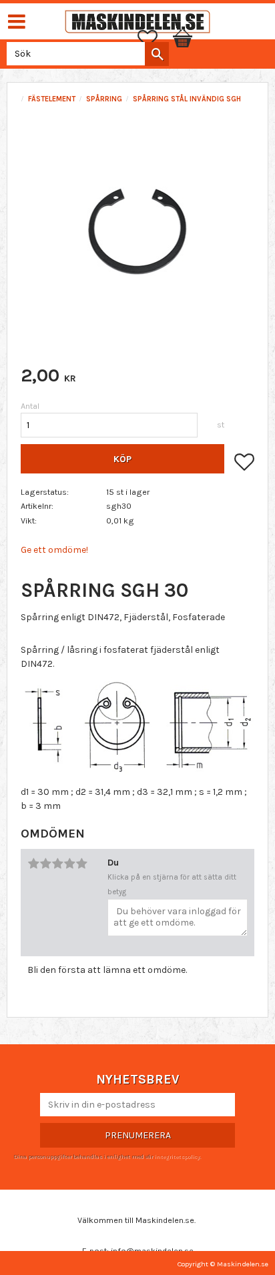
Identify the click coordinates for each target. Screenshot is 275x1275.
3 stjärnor (57, 864)
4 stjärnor (69, 864)
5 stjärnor (81, 864)
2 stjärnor (45, 864)
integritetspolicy (177, 1156)
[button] (154, 39)
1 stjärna (33, 864)
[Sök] (157, 54)
